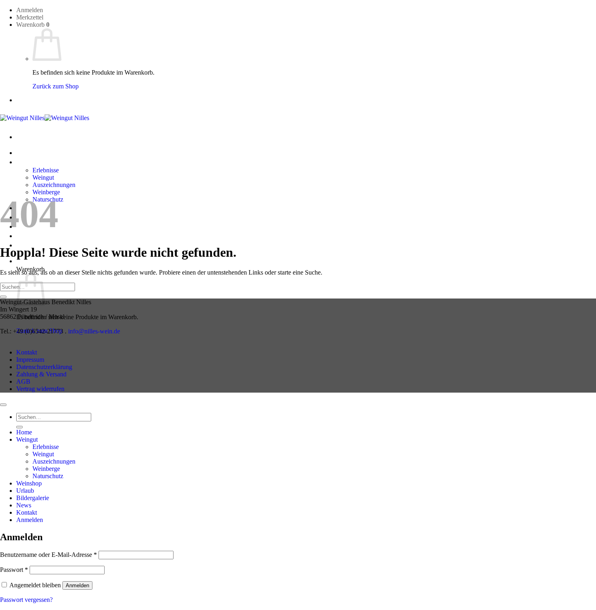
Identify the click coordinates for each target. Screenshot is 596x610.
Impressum (30, 359)
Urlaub (25, 490)
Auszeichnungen (53, 184)
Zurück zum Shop (55, 86)
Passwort (14, 569)
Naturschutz (47, 476)
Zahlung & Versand (41, 374)
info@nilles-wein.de (94, 331)
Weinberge (46, 468)
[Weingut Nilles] (44, 117)
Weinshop (29, 483)
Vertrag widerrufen (40, 388)
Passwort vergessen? (26, 599)
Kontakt (26, 352)
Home (24, 152)
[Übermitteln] (3, 297)
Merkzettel (29, 17)
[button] (29, 9)
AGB (23, 381)
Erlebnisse (45, 170)
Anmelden (77, 585)
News (23, 505)
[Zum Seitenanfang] (3, 405)
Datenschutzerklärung (44, 366)
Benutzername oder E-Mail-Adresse (48, 554)
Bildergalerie (32, 497)
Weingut (27, 162)
